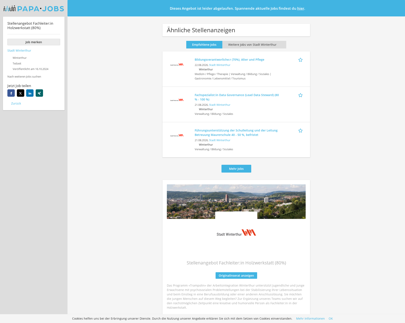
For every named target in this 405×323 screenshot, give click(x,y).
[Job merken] (301, 59)
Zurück (16, 103)
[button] (398, 8)
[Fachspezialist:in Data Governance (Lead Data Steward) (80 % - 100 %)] (177, 99)
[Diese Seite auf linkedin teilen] (30, 93)
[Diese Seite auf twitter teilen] (20, 93)
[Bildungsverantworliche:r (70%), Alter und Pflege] (177, 64)
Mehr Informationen (310, 319)
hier (300, 8)
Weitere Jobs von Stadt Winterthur (252, 45)
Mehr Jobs (236, 169)
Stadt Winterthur (219, 65)
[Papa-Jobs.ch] (34, 8)
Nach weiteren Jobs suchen (24, 76)
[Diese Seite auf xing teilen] (39, 93)
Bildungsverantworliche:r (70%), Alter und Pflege (229, 60)
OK (331, 319)
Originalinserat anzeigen (236, 275)
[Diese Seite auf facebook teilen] (11, 93)
